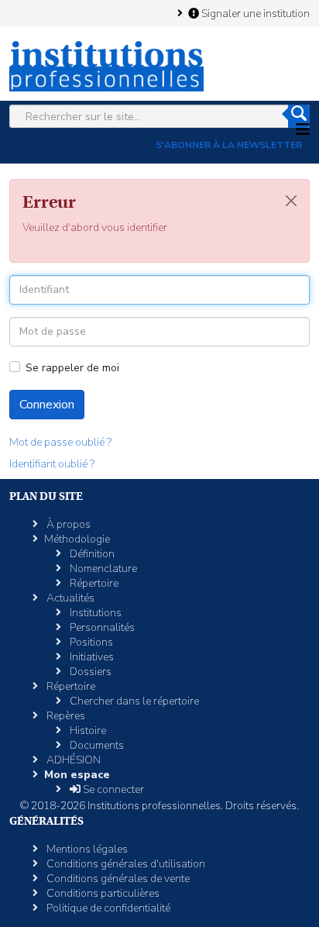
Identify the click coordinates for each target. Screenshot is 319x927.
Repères (64, 715)
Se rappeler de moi (72, 367)
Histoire (86, 730)
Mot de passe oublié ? (60, 442)
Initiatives (90, 657)
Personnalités (101, 627)
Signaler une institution (254, 13)
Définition (91, 553)
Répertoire (92, 583)
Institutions (94, 612)
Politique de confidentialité (107, 908)
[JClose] (291, 201)
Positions (90, 642)
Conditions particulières (102, 893)
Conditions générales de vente (117, 878)
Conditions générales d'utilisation (124, 863)
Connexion (46, 404)
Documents (95, 745)
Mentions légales (86, 849)
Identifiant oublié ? (51, 464)
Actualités (69, 598)
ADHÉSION (72, 760)
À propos (67, 524)
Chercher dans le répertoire (133, 701)
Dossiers (89, 671)
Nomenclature (102, 568)
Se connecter (112, 789)
